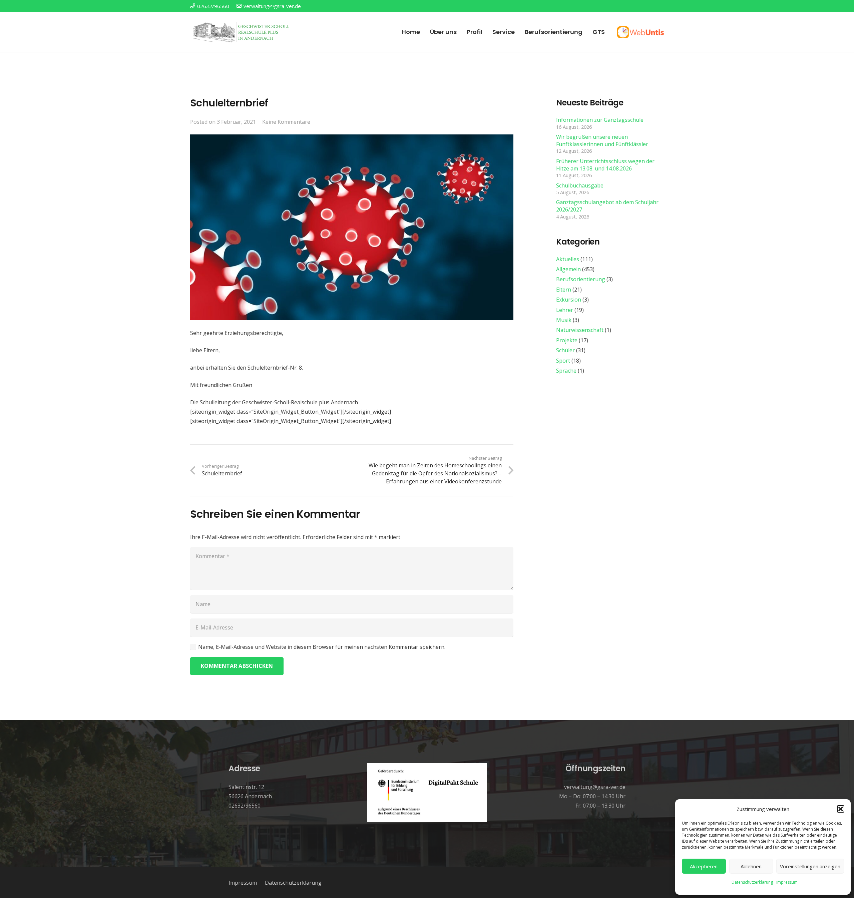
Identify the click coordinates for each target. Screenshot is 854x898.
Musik (563, 320)
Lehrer (564, 310)
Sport (563, 360)
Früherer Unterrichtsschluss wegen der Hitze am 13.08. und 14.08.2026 (605, 164)
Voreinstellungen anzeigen (810, 866)
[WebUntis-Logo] (640, 32)
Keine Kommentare (286, 121)
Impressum (787, 882)
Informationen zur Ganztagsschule (600, 119)
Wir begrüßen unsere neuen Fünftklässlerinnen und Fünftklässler (602, 140)
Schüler (565, 350)
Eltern (563, 289)
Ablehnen (751, 866)
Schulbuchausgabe (579, 185)
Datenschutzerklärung (752, 882)
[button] (840, 809)
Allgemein (568, 269)
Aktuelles (567, 259)
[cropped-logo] (242, 32)
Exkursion (568, 299)
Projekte (566, 340)
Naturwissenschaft (579, 330)
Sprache (566, 370)
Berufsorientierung (580, 279)
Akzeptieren (704, 866)
